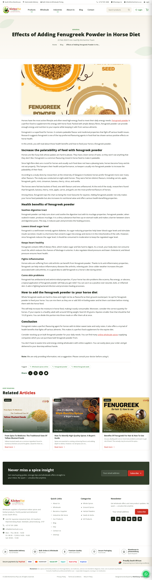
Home (54, 45)
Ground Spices (88, 507)
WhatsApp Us (117, 2)
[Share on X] (35, 373)
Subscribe (134, 473)
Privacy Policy (61, 577)
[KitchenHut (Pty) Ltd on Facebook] (113, 519)
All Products (87, 519)
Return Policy (88, 577)
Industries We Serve (60, 515)
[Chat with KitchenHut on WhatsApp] (146, 574)
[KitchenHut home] (12, 10)
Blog (61, 45)
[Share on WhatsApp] (46, 373)
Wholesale (57, 507)
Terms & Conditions (74, 577)
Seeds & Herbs (88, 515)
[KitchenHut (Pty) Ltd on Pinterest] (140, 519)
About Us (56, 503)
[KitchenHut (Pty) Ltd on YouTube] (129, 519)
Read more (9, 447)
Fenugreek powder (120, 120)
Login (147, 2)
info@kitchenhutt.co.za (133, 2)
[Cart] (147, 10)
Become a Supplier (60, 511)
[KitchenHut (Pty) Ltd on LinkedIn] (134, 519)
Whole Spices (88, 503)
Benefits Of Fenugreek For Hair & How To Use (124, 435)
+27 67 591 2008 (103, 2)
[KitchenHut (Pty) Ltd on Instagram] (118, 519)
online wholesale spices (108, 334)
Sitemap (56, 535)
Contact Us (57, 531)
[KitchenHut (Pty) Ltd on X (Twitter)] (124, 519)
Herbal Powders (89, 511)
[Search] (129, 10)
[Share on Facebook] (30, 373)
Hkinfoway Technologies (141, 577)
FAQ (54, 527)
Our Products (58, 519)
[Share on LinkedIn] (41, 373)
